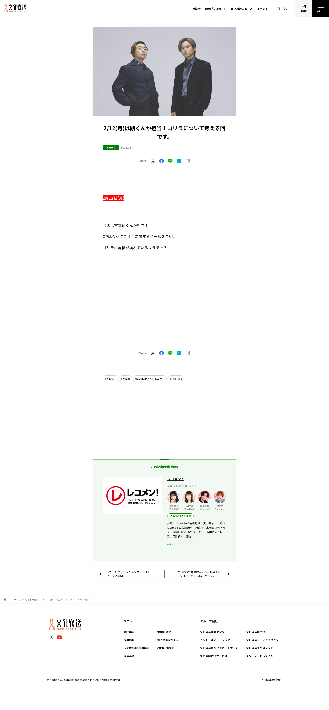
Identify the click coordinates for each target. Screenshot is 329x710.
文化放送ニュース (241, 8)
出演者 (196, 8)
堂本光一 (111, 379)
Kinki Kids (176, 379)
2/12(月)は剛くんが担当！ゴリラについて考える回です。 (67, 599)
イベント (262, 8)
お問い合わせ (165, 648)
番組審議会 (164, 632)
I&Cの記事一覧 (29, 599)
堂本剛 (126, 379)
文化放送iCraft (255, 632)
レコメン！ (175, 478)
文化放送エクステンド (259, 648)
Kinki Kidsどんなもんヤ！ (150, 379)
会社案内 (129, 632)
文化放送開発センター (213, 632)
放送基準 (129, 656)
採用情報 (129, 640)
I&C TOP (14, 599)
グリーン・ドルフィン (259, 656)
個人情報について (168, 640)
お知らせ (110, 147)
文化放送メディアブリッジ (262, 640)
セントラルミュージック (215, 640)
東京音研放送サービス (213, 656)
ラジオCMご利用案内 (136, 648)
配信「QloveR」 (215, 8)
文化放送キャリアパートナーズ (219, 648)
